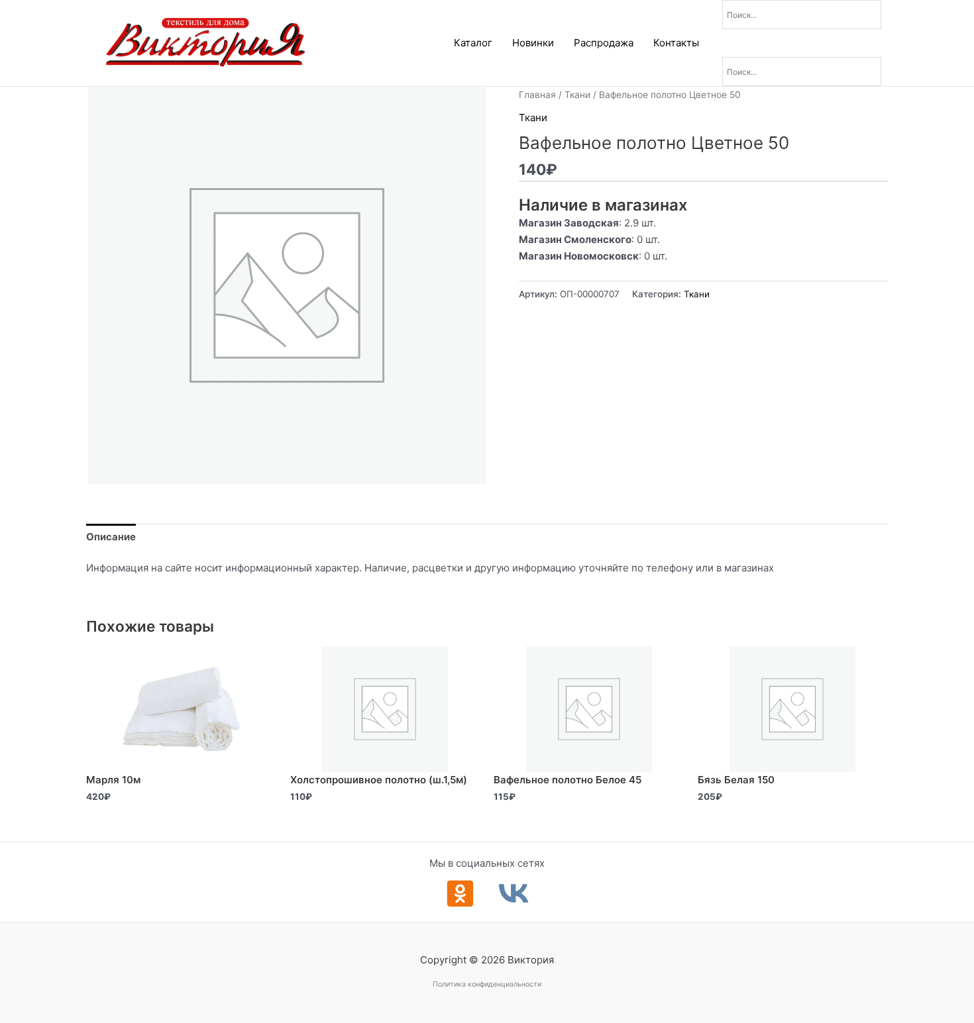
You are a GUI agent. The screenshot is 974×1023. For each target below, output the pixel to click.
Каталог (473, 42)
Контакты (676, 42)
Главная (537, 94)
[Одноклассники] (460, 893)
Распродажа (603, 42)
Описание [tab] (111, 536)
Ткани (577, 94)
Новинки (533, 42)
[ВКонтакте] (514, 893)
